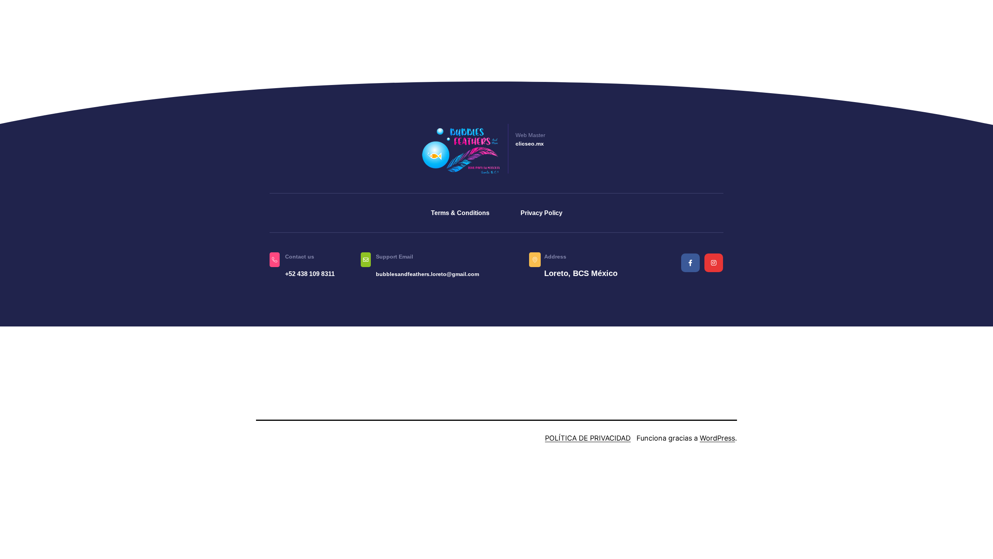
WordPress (717, 438)
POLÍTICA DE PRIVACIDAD (588, 438)
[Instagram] (713, 262)
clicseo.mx (530, 144)
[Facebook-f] (690, 262)
